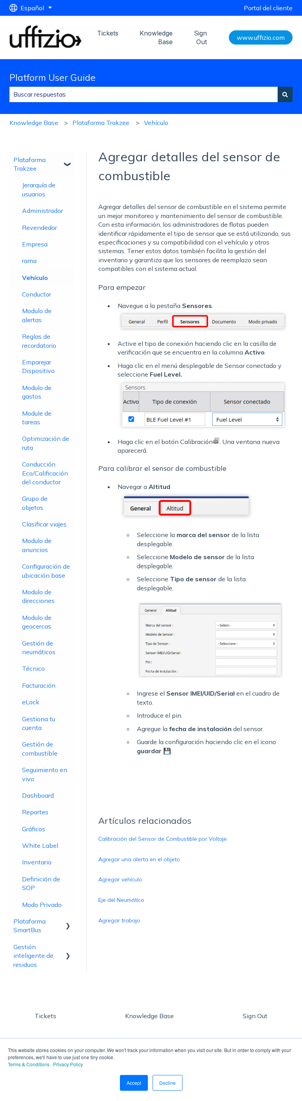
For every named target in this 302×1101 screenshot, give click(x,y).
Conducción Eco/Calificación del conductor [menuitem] (45, 473)
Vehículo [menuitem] (35, 278)
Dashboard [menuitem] (38, 795)
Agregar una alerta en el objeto (139, 859)
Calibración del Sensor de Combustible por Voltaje (162, 838)
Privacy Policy (68, 1064)
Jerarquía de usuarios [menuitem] (38, 189)
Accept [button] (134, 1082)
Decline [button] (167, 1082)
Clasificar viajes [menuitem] (44, 524)
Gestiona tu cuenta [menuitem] (38, 723)
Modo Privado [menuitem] (42, 905)
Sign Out (200, 37)
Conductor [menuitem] (36, 294)
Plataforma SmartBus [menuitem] (29, 925)
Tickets (107, 33)
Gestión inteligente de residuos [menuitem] (33, 956)
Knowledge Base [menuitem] (149, 1016)
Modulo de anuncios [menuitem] (37, 545)
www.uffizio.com (261, 37)
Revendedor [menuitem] (39, 227)
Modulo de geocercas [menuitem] (37, 622)
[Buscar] (285, 94)
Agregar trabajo (119, 920)
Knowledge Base (156, 37)
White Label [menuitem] (40, 845)
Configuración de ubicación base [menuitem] (46, 570)
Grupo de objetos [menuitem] (35, 503)
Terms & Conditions (29, 1064)
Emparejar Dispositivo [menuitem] (38, 366)
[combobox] (143, 94)
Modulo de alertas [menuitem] (37, 315)
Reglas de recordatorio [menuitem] (39, 340)
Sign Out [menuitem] (255, 1016)
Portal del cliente (268, 8)
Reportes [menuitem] (35, 812)
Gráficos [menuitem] (33, 829)
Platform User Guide (52, 77)
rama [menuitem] (29, 261)
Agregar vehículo (120, 879)
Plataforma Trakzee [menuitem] (29, 164)
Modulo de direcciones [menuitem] (38, 596)
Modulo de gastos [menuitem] (37, 392)
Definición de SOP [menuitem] (41, 883)
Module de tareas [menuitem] (37, 417)
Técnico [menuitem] (33, 668)
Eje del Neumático (121, 899)
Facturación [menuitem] (38, 685)
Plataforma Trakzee (100, 123)
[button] (68, 160)
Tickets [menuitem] (45, 1016)
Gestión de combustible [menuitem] (39, 748)
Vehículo (156, 123)
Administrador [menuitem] (42, 211)
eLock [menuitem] (30, 702)
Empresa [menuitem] (35, 244)
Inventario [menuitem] (37, 862)
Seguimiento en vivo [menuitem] (44, 774)
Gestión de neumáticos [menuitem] (38, 647)
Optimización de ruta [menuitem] (45, 443)
